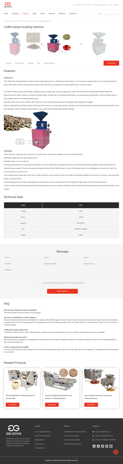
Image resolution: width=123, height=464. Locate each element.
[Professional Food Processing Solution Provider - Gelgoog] (18, 430)
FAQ (38, 63)
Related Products (49, 63)
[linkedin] (94, 446)
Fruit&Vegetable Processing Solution (75, 431)
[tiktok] (99, 446)
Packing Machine (40, 448)
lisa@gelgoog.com (102, 5)
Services (52, 13)
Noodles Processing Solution (72, 444)
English (115, 5)
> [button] (81, 44)
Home (6, 13)
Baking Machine (40, 440)
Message (30, 63)
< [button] (41, 44)
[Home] (8, 4)
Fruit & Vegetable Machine (43, 431)
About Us (62, 13)
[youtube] (111, 446)
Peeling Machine (45, 21)
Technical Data (19, 63)
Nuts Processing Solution (71, 435)
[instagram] (103, 446)
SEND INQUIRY (62, 291)
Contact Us (73, 13)
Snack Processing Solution (72, 440)
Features (8, 63)
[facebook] (107, 446)
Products (26, 13)
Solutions (15, 13)
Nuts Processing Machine (31, 21)
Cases (42, 13)
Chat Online (111, 63)
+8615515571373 (107, 435)
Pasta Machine (39, 444)
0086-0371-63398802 (83, 5)
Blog (34, 13)
